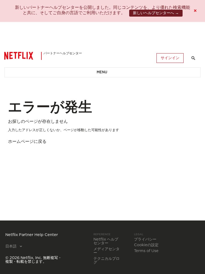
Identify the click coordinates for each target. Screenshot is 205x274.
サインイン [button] (170, 58)
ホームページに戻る (27, 141)
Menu (102, 72)
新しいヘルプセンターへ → (156, 13)
